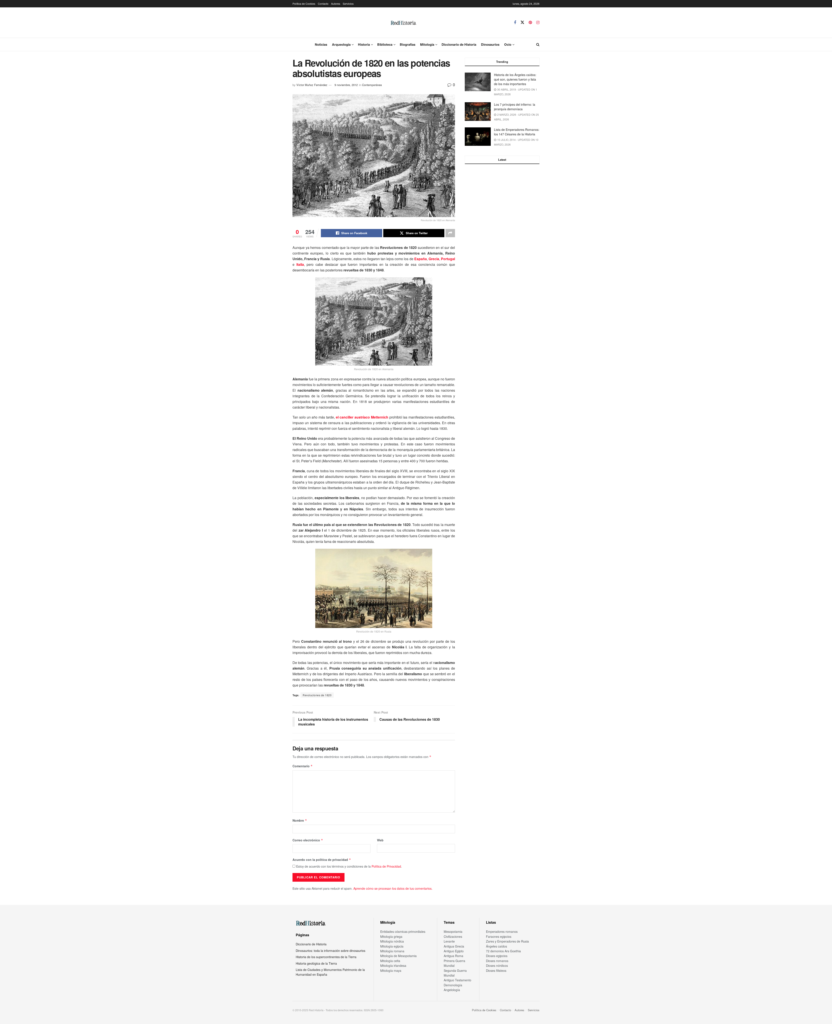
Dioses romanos (497, 961)
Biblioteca (384, 44)
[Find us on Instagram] (538, 22)
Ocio (507, 44)
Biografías (407, 44)
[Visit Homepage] (403, 22)
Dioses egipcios (496, 956)
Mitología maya (390, 970)
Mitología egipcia (391, 946)
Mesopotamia (453, 931)
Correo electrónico (307, 840)
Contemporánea (372, 85)
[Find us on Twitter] (522, 22)
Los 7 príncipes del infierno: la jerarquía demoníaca (514, 106)
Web (380, 840)
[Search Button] (538, 44)
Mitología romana (392, 951)
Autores (335, 3)
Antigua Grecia (454, 946)
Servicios (348, 3)
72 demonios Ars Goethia (503, 951)
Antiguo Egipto (454, 951)
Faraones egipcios (498, 936)
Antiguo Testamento (457, 980)
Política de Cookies (303, 3)
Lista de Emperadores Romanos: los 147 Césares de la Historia (516, 131)
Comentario (302, 766)
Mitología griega (391, 936)
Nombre (299, 820)
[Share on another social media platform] (450, 233)
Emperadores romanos (502, 931)
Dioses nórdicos (497, 965)
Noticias (321, 44)
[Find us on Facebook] (515, 22)
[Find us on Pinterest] (530, 22)
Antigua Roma (453, 956)
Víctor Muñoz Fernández (311, 85)
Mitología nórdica (392, 941)
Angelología (452, 990)
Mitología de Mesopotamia (398, 956)
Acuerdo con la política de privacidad (321, 859)
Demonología (453, 985)
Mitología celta (390, 961)
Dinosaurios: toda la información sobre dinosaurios (330, 950)
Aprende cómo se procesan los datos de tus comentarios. (392, 888)
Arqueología (341, 44)
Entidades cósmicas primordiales (402, 931)
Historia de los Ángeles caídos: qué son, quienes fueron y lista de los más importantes (515, 79)
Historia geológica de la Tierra (316, 963)
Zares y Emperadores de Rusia (507, 941)
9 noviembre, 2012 (346, 85)
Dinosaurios (490, 44)
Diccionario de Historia (459, 44)
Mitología (427, 44)
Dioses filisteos (496, 970)
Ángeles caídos (496, 946)
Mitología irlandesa (393, 965)
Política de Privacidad (386, 866)
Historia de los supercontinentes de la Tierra (326, 957)
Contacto (323, 3)
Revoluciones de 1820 (317, 695)
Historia (364, 44)
